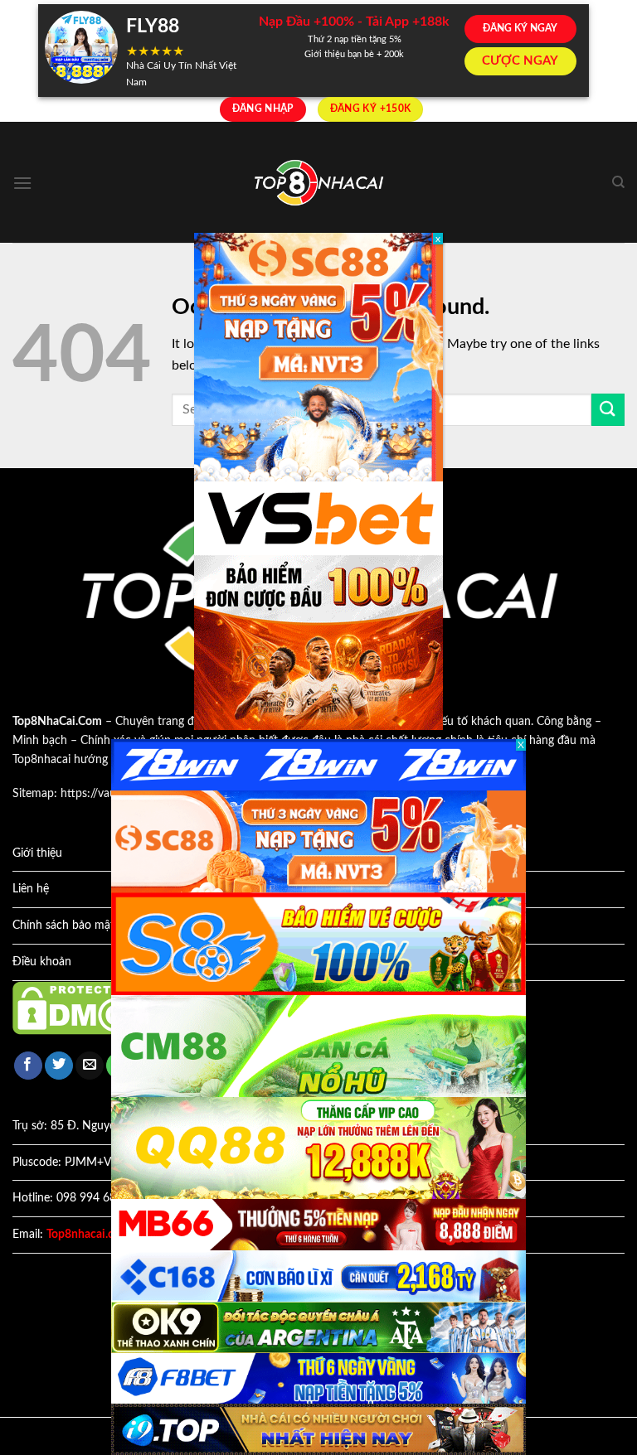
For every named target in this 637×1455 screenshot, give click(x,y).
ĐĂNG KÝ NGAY (520, 28)
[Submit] (608, 410)
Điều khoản (41, 962)
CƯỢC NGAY (520, 61)
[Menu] (22, 182)
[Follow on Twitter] (59, 1065)
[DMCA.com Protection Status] (87, 1007)
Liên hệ (30, 889)
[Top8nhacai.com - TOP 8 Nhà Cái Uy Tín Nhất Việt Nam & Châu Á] (318, 182)
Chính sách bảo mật (63, 925)
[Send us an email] (89, 1065)
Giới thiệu (37, 853)
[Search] (618, 182)
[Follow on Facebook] (28, 1065)
